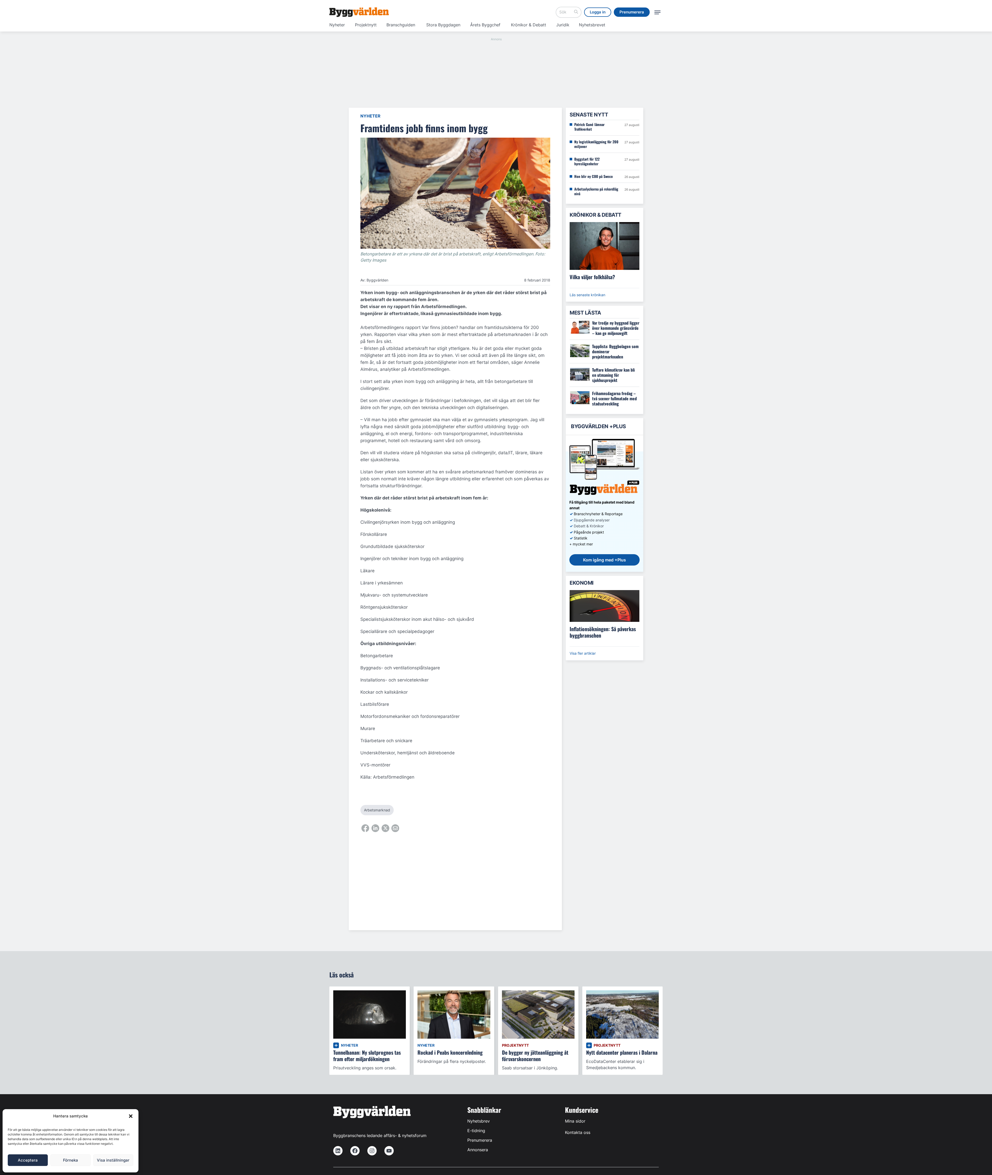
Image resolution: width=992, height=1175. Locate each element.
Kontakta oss (577, 1132)
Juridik (562, 24)
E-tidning (476, 1130)
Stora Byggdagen (443, 24)
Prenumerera (479, 1140)
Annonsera (477, 1149)
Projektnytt (366, 24)
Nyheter (337, 24)
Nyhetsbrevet (592, 24)
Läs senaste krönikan (587, 295)
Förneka (70, 1160)
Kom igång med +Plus (604, 559)
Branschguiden (400, 24)
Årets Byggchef (485, 24)
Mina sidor (575, 1121)
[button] (130, 1116)
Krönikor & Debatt (528, 24)
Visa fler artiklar (583, 653)
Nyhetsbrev (478, 1121)
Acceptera (28, 1160)
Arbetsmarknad (377, 810)
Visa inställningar (113, 1160)
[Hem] (359, 12)
